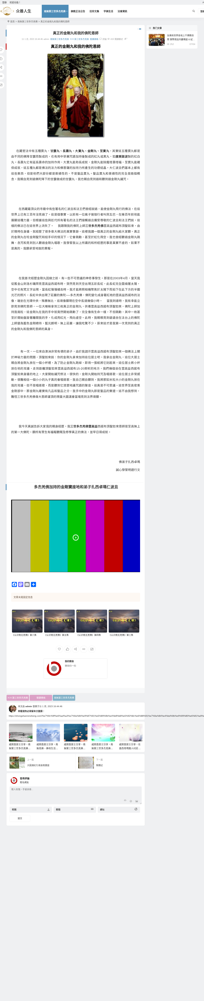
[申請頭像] (138, 779)
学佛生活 (108, 11)
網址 (102, 809)
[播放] (15, 569)
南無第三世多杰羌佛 (55, 11)
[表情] (131, 801)
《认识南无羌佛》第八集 (24, 635)
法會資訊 (122, 11)
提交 (20, 818)
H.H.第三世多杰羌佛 (79, 39)
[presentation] (124, 729)
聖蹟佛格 (94, 39)
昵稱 (14, 809)
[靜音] (130, 569)
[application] (75, 536)
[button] (75, 536)
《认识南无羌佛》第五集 (56, 635)
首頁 (12, 21)
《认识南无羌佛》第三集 (121, 635)
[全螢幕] (136, 569)
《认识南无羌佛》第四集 (88, 635)
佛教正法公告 (78, 11)
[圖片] (136, 801)
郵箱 (58, 809)
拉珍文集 (94, 11)
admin (28, 706)
